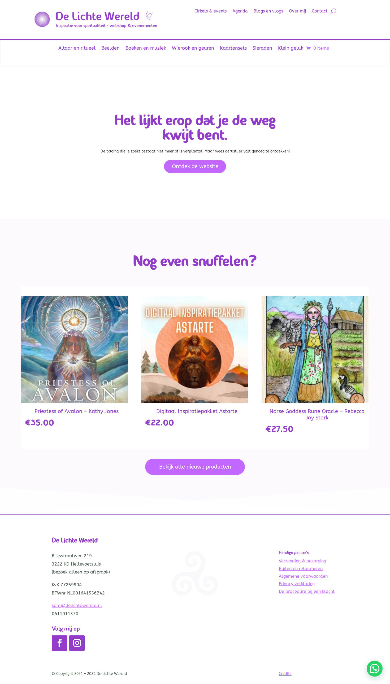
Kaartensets (233, 48)
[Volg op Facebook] (59, 643)
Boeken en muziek (145, 48)
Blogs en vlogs (268, 11)
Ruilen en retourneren (301, 568)
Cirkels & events (210, 11)
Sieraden (262, 48)
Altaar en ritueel (77, 48)
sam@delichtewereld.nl (77, 605)
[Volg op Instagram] (77, 643)
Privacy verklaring (297, 583)
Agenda (240, 11)
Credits (285, 674)
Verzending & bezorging (302, 560)
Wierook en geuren (193, 48)
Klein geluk (290, 48)
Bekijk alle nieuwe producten (195, 467)
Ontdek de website (195, 166)
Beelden (110, 48)
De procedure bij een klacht (307, 591)
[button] (375, 669)
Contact (319, 11)
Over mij (297, 11)
